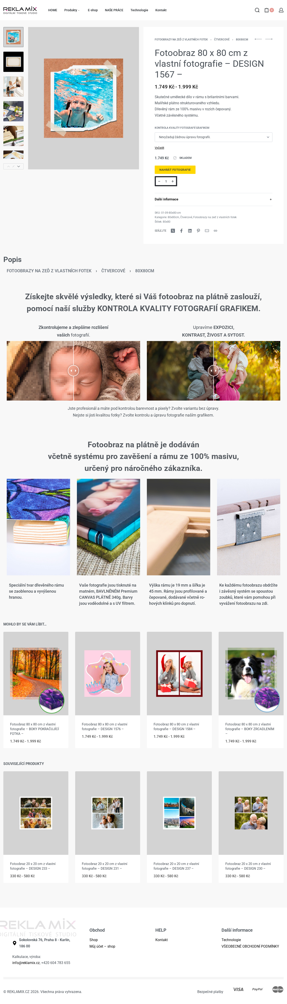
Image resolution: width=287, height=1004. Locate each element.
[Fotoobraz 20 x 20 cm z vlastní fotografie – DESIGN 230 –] (251, 813)
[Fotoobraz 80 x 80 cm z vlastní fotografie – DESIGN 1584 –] (179, 673)
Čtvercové (222, 39)
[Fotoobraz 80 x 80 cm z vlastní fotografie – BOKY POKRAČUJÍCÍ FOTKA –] (35, 673)
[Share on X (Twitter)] (173, 231)
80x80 (166, 221)
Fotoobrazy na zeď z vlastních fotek (181, 39)
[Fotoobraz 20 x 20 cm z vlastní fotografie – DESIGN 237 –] (179, 813)
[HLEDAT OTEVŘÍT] (257, 10)
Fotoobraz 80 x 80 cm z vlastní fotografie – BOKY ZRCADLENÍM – (249, 729)
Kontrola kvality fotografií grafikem (182, 127)
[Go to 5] (13, 136)
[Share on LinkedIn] (190, 231)
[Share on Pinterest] (198, 231)
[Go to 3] (13, 86)
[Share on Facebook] (181, 231)
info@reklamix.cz (26, 963)
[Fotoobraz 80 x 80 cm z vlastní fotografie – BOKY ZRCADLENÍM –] (251, 673)
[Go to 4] (13, 111)
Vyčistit (159, 147)
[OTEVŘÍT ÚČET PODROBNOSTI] (281, 10)
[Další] (127, 98)
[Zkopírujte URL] (215, 231)
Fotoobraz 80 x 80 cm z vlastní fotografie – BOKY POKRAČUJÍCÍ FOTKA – (34, 729)
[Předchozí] (40, 98)
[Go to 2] (13, 62)
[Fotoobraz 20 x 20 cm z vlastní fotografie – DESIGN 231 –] (107, 813)
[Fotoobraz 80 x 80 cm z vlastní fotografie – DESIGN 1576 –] (107, 673)
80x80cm (242, 39)
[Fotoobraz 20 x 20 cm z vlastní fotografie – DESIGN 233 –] (35, 813)
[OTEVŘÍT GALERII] (83, 98)
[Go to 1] (13, 37)
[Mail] (207, 231)
